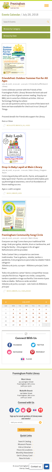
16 (13, 317)
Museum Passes (24, 444)
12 (33, 313)
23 (13, 321)
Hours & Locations (24, 450)
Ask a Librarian (24, 447)
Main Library (12, 193)
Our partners (24, 430)
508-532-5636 (26, 397)
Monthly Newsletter (24, 452)
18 (26, 317)
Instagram (17, 352)
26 (33, 321)
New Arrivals (24, 458)
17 (20, 317)
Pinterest (40, 352)
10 (20, 313)
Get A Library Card (24, 455)
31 (20, 324)
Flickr (29, 359)
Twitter (40, 345)
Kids (20, 193)
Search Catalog (24, 441)
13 (39, 313)
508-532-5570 (26, 386)
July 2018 (26, 301)
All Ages (26, 125)
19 (33, 317)
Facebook (17, 345)
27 (39, 321)
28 (46, 321)
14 (46, 313)
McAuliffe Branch (14, 125)
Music (28, 291)
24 (20, 321)
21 (46, 317)
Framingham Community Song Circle (22, 235)
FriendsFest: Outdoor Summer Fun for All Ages (25, 79)
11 (26, 313)
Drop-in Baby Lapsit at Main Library (22, 167)
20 (39, 317)
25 (26, 321)
